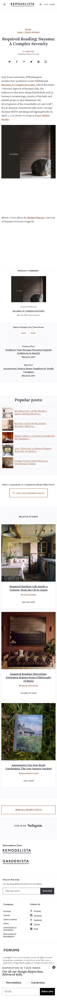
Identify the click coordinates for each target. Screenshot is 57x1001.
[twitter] (31, 62)
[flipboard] (9, 62)
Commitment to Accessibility (10, 929)
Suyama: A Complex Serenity (18, 85)
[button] (40, 4)
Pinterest (37, 911)
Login (52, 4)
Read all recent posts (28, 810)
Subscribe (47, 991)
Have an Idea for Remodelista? (9, 935)
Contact (6, 915)
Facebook (38, 920)
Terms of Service (10, 919)
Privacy (6, 923)
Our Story (7, 911)
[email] (38, 62)
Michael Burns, (36, 218)
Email (36, 929)
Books (28, 29)
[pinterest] (24, 62)
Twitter (37, 924)
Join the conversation (30, 493)
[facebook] (17, 62)
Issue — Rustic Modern (28, 32)
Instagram (38, 915)
